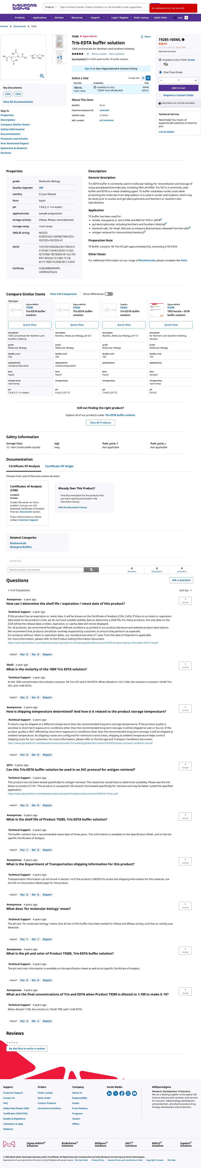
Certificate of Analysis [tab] (24, 466)
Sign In (88, 68)
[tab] (7, 26)
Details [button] (191, 59)
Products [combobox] (49, 6)
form (184, 260)
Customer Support (28, 519)
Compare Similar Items (15, 124)
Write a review (99, 53)
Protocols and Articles (14, 138)
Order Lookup (141, 17)
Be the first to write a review (28, 1049)
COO (18, 94)
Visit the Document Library (72, 507)
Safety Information (12, 129)
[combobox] (101, 7)
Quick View (29, 324)
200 (41, 187)
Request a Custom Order (178, 95)
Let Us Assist (166, 131)
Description (8, 120)
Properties (7, 115)
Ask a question (117, 53)
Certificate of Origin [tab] (59, 466)
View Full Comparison (63, 294)
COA (7, 94)
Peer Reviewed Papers (15, 143)
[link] (15, 560)
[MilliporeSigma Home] (25, 7)
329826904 (104, 110)
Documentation (10, 134)
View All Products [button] (100, 422)
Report (47, 654)
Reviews (6, 153)
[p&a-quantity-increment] (195, 80)
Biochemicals (147, 260)
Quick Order (160, 17)
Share (147, 36)
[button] (119, 17)
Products (4, 26)
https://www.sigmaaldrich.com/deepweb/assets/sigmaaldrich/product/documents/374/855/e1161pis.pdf (63, 793)
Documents (26, 511)
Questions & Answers (14, 148)
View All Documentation (18, 101)
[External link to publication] (161, 219)
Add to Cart (178, 88)
